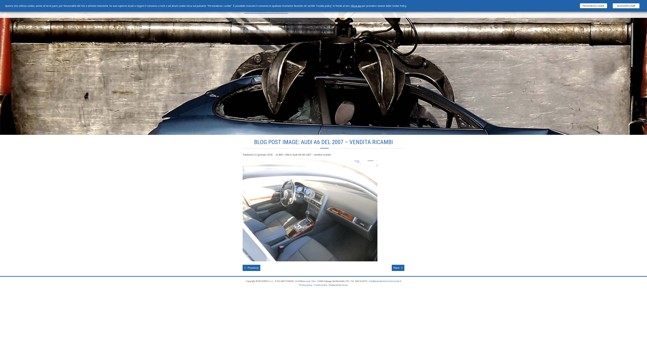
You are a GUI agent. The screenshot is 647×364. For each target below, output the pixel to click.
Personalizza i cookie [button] (593, 5)
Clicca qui (356, 5)
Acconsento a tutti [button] (626, 5)
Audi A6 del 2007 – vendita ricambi (312, 154)
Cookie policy (320, 284)
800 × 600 (284, 154)
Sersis (345, 284)
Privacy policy (305, 284)
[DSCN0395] (310, 210)
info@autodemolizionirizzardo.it (385, 281)
